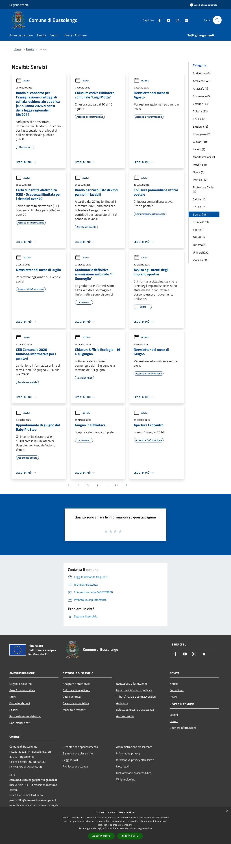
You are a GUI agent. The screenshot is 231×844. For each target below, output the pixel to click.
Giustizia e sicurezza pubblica (134, 690)
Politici (13, 710)
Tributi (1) (199, 237)
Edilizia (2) (199, 119)
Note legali (122, 766)
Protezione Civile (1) (203, 189)
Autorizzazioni (125, 716)
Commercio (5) (201, 96)
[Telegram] (185, 20)
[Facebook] (158, 20)
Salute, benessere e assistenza (135, 709)
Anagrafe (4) (200, 88)
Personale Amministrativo (25, 716)
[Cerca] (217, 20)
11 (116, 485)
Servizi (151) (200, 214)
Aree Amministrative (22, 690)
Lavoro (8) (199, 149)
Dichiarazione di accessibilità (133, 773)
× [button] (227, 810)
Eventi (174, 721)
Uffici (12, 697)
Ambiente (122, 703)
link (150, 828)
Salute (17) (199, 199)
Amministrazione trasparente (134, 747)
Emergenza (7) (201, 134)
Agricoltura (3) (201, 73)
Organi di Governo (20, 683)
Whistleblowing (125, 779)
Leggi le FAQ (70, 760)
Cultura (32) (200, 111)
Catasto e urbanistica (76, 703)
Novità (30, 49)
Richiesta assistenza (75, 766)
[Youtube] (167, 20)
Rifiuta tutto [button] (130, 835)
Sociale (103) (201, 222)
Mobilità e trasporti (74, 710)
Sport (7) (198, 229)
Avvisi (26, 80)
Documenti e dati (19, 723)
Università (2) (201, 252)
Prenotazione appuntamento (80, 747)
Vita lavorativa (72, 697)
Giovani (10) (200, 142)
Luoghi (174, 714)
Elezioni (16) (200, 126)
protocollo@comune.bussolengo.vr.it (32, 800)
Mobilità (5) (200, 164)
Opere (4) (198, 172)
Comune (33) (200, 104)
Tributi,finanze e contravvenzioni (136, 696)
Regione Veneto (19, 5)
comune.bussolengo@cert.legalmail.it (33, 780)
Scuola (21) (199, 207)
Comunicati (177, 690)
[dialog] (115, 825)
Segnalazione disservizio (78, 753)
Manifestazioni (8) (204, 157)
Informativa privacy (128, 753)
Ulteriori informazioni (183, 727)
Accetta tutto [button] (101, 835)
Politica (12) (200, 180)
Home (17, 49)
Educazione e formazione (131, 683)
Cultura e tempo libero (76, 690)
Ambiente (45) (201, 81)
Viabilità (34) (200, 260)
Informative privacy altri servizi (135, 760)
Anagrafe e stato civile (76, 683)
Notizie (145, 80)
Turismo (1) (199, 245)
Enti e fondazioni (19, 703)
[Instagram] (176, 20)
